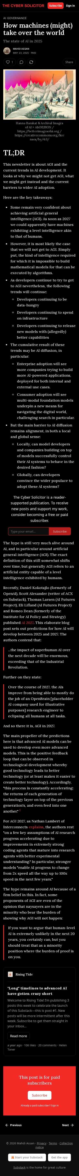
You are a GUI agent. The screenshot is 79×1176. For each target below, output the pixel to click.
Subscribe (55, 5)
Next (65, 1125)
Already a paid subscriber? (40, 1105)
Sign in (70, 5)
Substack (19, 1167)
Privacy (41, 1143)
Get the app (59, 1157)
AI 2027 (28, 622)
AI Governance (15, 18)
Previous (15, 1125)
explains (36, 827)
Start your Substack (29, 1157)
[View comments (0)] (21, 62)
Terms (53, 1143)
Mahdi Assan (21, 48)
